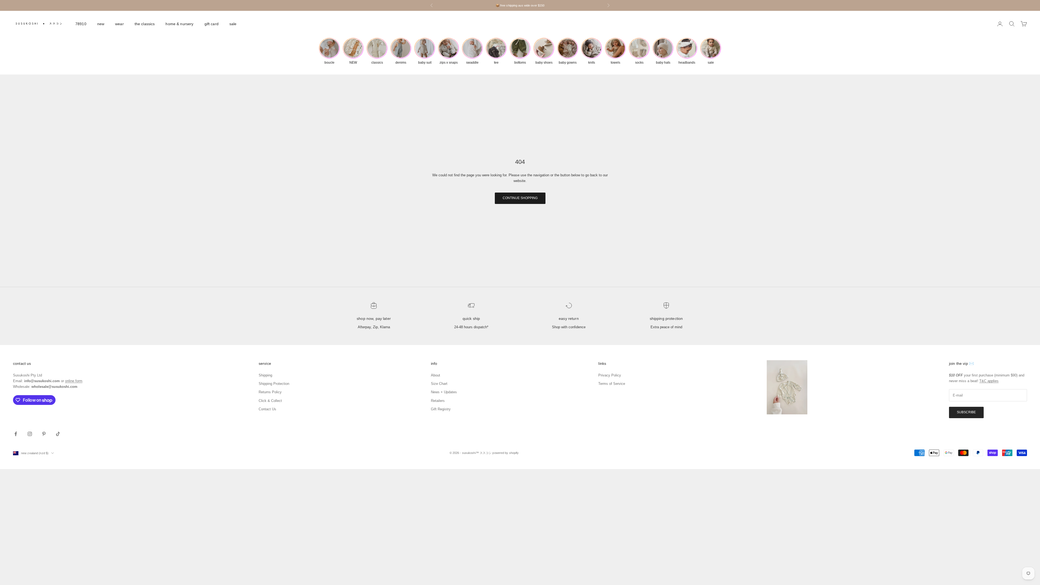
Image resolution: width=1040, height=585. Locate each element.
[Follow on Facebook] (15, 434)
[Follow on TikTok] (58, 434)
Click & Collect (270, 401)
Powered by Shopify (505, 452)
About (435, 375)
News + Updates (444, 392)
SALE (233, 24)
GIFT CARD (211, 24)
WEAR (119, 24)
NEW (100, 24)
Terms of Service (611, 384)
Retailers (438, 401)
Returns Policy (270, 392)
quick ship (471, 318)
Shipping (265, 375)
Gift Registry (441, 409)
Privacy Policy (609, 375)
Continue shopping (520, 198)
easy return (569, 318)
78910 (80, 24)
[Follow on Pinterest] (44, 434)
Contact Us (267, 409)
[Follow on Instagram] (29, 434)
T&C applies (989, 381)
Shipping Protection (666, 318)
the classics (145, 24)
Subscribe (966, 412)
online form (73, 381)
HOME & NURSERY (179, 24)
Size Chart (439, 384)
